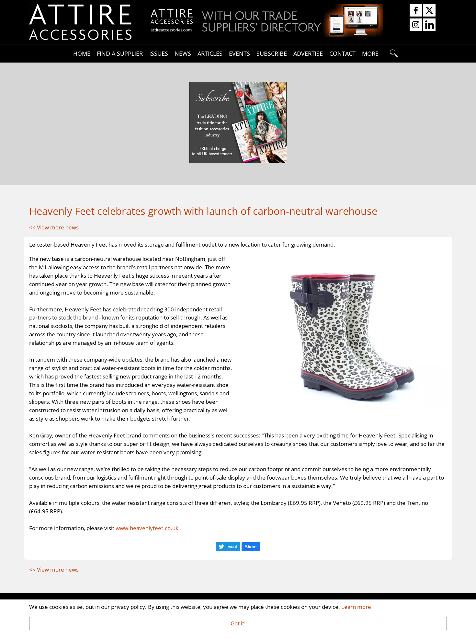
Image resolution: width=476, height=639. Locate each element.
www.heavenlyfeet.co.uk (147, 528)
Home (81, 53)
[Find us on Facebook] (416, 11)
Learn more (356, 606)
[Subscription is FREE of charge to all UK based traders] (265, 34)
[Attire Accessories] (80, 21)
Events (239, 53)
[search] (394, 53)
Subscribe (271, 53)
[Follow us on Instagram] (416, 25)
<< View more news (54, 227)
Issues (158, 53)
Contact (342, 53)
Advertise (308, 53)
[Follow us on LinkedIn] (429, 25)
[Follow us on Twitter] (429, 11)
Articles (210, 53)
